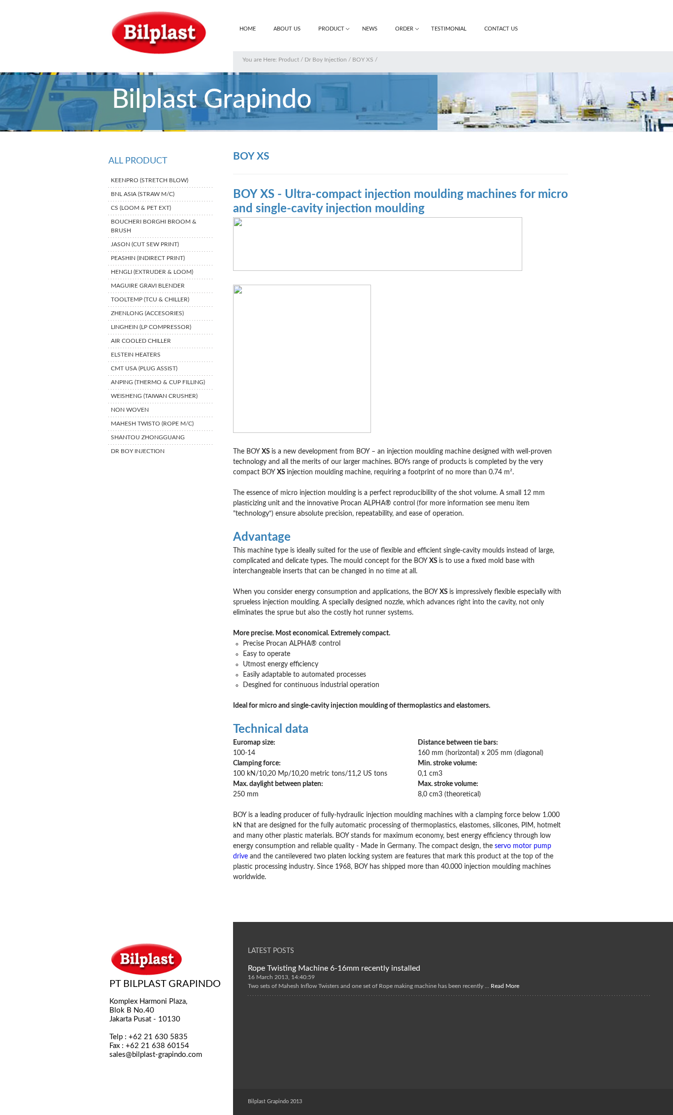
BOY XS (362, 60)
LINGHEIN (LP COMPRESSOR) (151, 327)
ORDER (404, 29)
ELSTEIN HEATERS (136, 355)
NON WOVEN (130, 410)
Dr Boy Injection (325, 60)
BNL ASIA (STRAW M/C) (142, 194)
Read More (504, 985)
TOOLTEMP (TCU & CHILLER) (150, 299)
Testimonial (449, 29)
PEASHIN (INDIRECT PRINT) (148, 258)
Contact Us (501, 29)
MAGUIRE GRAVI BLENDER (148, 286)
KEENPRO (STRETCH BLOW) (149, 180)
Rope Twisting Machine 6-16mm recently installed (334, 968)
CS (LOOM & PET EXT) (141, 208)
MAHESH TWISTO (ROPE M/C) (152, 423)
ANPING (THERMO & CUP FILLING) (158, 382)
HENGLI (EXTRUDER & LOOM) (152, 272)
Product (331, 29)
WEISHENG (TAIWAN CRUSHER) (154, 396)
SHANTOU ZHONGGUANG (148, 437)
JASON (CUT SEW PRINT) (145, 244)
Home (247, 29)
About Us (287, 29)
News (369, 29)
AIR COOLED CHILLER (141, 341)
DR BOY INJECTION (138, 451)
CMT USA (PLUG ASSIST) (144, 368)
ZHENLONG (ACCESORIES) (147, 313)
